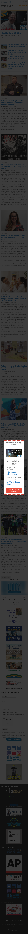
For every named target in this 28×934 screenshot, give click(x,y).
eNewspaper (12, 473)
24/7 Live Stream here (13, 483)
